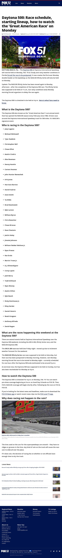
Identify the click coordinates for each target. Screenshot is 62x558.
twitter (54, 551)
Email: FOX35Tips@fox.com (22, 529)
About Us (5, 525)
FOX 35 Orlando (15, 34)
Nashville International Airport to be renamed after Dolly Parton (17, 494)
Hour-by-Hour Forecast (23, 517)
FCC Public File (5, 539)
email (59, 551)
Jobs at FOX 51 (5, 536)
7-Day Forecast (21, 515)
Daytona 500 (27, 70)
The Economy (36, 513)
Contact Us (4, 534)
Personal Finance (37, 511)
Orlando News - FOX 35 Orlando (7, 512)
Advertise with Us (6, 529)
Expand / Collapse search (59, 3)
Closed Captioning (6, 538)
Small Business (36, 515)
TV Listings (52, 509)
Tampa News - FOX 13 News (7, 515)
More (36, 3)
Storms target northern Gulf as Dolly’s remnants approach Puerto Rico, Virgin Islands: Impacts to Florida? (25, 474)
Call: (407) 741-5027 (22, 527)
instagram (56, 551)
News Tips (20, 525)
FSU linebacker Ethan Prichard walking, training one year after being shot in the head (22, 481)
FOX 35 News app (8, 394)
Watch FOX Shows (52, 513)
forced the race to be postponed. (19, 75)
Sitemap (4, 521)
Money (35, 509)
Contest (4, 543)
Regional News (7, 509)
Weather (20, 509)
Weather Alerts (21, 513)
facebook (51, 551)
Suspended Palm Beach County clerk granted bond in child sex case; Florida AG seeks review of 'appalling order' (24, 488)
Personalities (5, 530)
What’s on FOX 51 (52, 511)
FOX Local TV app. (46, 394)
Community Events (6, 532)
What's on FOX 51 (6, 527)
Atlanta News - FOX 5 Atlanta (7, 518)
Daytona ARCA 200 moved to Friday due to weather (16, 435)
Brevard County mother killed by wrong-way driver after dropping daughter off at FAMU (23, 467)
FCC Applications (6, 541)
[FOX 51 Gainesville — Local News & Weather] (7, 3)
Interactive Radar (21, 511)
